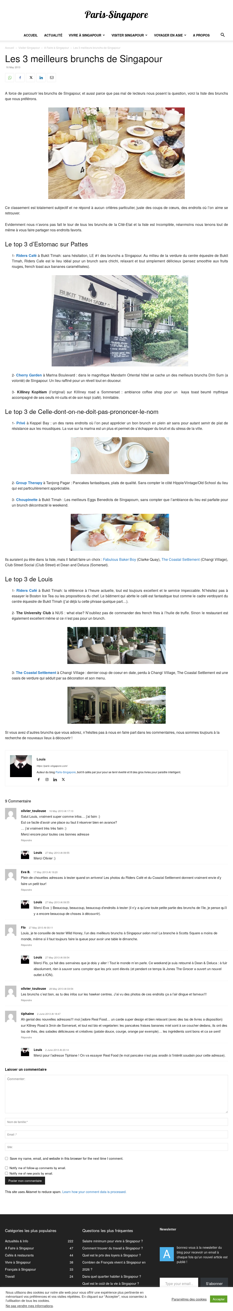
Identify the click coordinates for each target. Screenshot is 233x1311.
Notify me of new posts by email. (31, 1173)
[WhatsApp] (9, 77)
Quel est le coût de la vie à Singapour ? (110, 1283)
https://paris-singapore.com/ (52, 766)
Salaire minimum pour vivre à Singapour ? (112, 1241)
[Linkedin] (41, 77)
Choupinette (27, 499)
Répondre (26, 840)
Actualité (53, 35)
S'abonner (214, 1283)
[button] (222, 35)
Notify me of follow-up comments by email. (38, 1168)
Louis (41, 759)
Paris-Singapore (66, 772)
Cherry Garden (29, 375)
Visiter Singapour (127, 35)
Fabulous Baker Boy (119, 559)
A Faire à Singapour (56, 48)
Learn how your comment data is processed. (94, 1191)
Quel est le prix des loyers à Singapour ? (111, 1255)
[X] (30, 77)
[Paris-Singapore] (116, 15)
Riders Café (26, 255)
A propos (201, 35)
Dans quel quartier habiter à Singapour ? (111, 1276)
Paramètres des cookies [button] (189, 1299)
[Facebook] (20, 77)
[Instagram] (48, 779)
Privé (20, 423)
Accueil (31, 35)
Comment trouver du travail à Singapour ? (112, 1248)
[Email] (51, 77)
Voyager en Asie (168, 35)
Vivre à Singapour (85, 35)
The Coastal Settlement (181, 559)
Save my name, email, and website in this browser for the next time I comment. (66, 1158)
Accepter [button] (219, 1299)
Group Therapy (29, 482)
